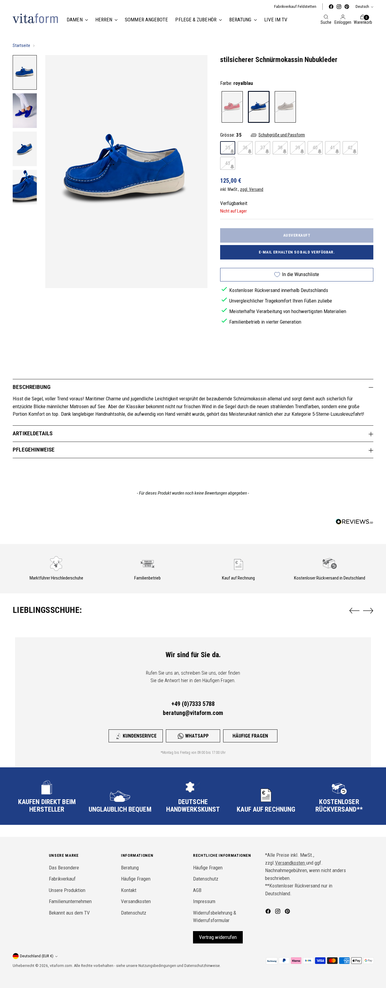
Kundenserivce (140, 736)
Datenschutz (133, 913)
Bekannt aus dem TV (69, 913)
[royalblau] (259, 107)
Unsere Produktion (67, 890)
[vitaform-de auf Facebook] (331, 6)
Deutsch (362, 6)
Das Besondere (64, 868)
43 (227, 163)
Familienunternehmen (70, 901)
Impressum (204, 901)
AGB (197, 890)
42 (350, 147)
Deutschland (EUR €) (36, 956)
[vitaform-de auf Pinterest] (347, 6)
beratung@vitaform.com (193, 712)
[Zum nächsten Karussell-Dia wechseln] (368, 610)
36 (245, 147)
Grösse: (231, 135)
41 (332, 147)
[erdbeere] (232, 107)
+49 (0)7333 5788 (193, 703)
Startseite (21, 45)
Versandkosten (136, 901)
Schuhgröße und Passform (281, 135)
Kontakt (128, 890)
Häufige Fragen (250, 736)
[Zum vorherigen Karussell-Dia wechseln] (354, 611)
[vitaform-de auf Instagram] (339, 6)
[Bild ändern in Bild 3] (25, 149)
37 (262, 147)
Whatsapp (197, 736)
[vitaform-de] (35, 18)
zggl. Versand (251, 189)
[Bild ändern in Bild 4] (25, 187)
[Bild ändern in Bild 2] (25, 110)
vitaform (57, 965)
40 (315, 147)
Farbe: (236, 83)
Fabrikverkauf (62, 879)
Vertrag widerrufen (218, 937)
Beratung (130, 868)
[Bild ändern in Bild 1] (25, 72)
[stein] (285, 107)
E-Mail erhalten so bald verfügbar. (297, 252)
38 (280, 147)
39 (297, 147)
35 (227, 147)
